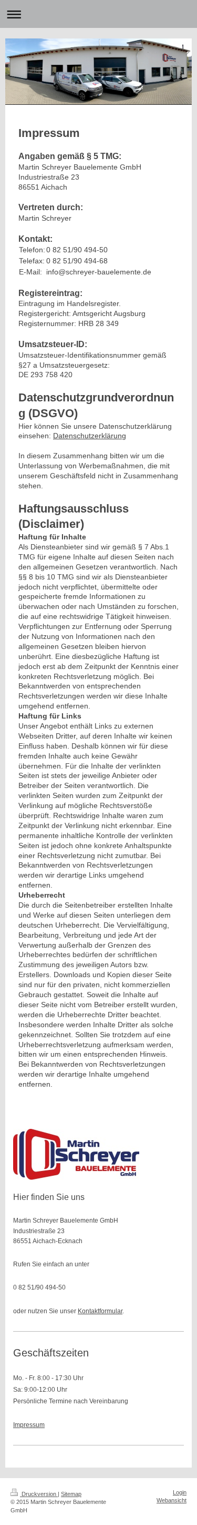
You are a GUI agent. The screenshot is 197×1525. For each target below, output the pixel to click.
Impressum (29, 1425)
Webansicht (171, 1500)
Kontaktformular (100, 1311)
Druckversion (39, 1494)
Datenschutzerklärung (89, 435)
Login (179, 1492)
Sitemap (71, 1494)
